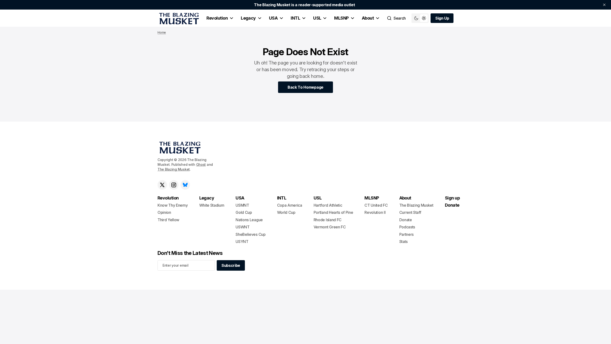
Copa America (289, 205)
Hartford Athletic (328, 205)
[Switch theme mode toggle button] (420, 18)
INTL (295, 18)
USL (317, 18)
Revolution (217, 18)
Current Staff (410, 212)
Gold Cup (244, 212)
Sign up (452, 197)
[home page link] (178, 18)
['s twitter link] (162, 185)
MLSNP (341, 18)
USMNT (242, 205)
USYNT (242, 241)
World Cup (286, 212)
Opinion (164, 212)
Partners (406, 234)
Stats (403, 241)
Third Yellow (168, 219)
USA (273, 18)
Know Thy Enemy (173, 205)
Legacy (248, 18)
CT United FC (376, 205)
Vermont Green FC (330, 227)
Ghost (201, 164)
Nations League (249, 219)
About (368, 18)
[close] (604, 5)
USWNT (242, 227)
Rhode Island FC (328, 219)
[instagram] (174, 185)
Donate (405, 219)
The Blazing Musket (174, 169)
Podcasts (407, 227)
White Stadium (211, 205)
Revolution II (374, 212)
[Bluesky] (185, 185)
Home (162, 32)
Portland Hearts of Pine (333, 212)
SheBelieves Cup (250, 234)
